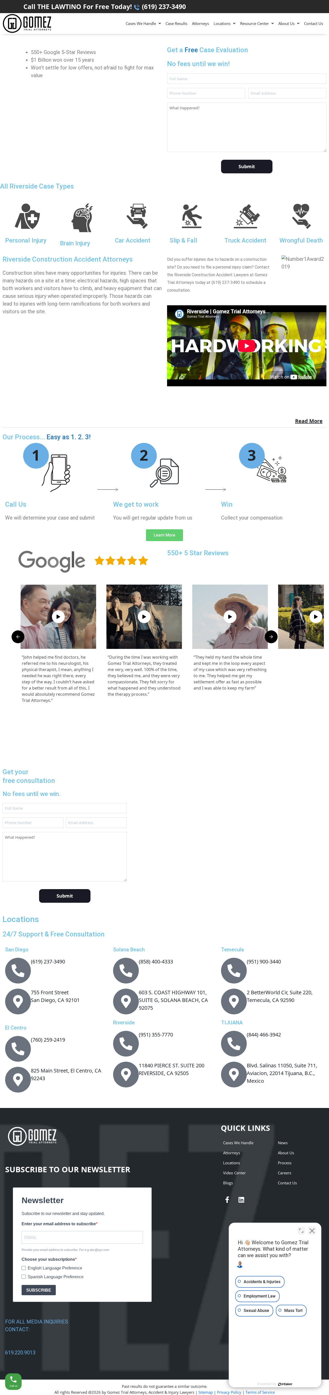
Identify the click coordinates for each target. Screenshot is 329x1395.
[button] (143, 23)
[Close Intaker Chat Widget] (312, 1231)
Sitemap (205, 1392)
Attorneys (200, 23)
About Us (286, 23)
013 (31, 1352)
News (283, 1142)
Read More (309, 420)
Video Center (234, 1172)
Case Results (176, 23)
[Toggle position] (301, 1231)
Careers (284, 1172)
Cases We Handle (141, 23)
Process (284, 1162)
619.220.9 (16, 1352)
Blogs (228, 1182)
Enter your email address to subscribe (59, 1224)
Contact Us (313, 23)
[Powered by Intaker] (285, 1384)
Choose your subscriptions (48, 1259)
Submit (247, 166)
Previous (18, 637)
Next (271, 637)
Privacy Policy (229, 1392)
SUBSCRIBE (38, 1290)
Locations (222, 23)
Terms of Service (260, 1392)
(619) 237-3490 (164, 6)
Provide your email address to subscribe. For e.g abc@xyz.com (65, 1250)
